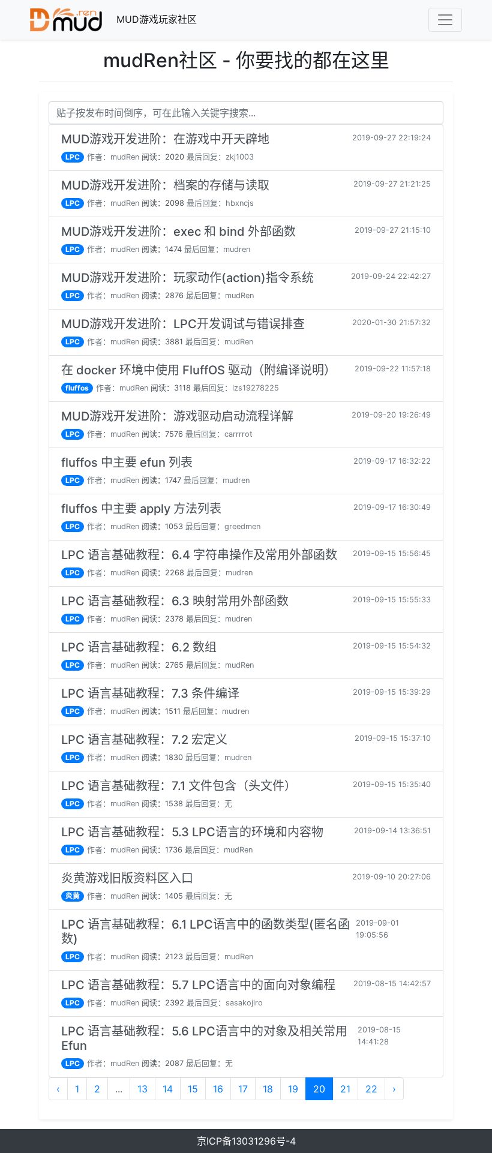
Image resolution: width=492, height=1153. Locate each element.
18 (268, 1089)
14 (168, 1089)
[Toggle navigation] (445, 20)
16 (218, 1089)
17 (243, 1089)
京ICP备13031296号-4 (246, 1141)
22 (371, 1089)
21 (345, 1089)
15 (193, 1089)
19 (293, 1089)
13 (142, 1089)
